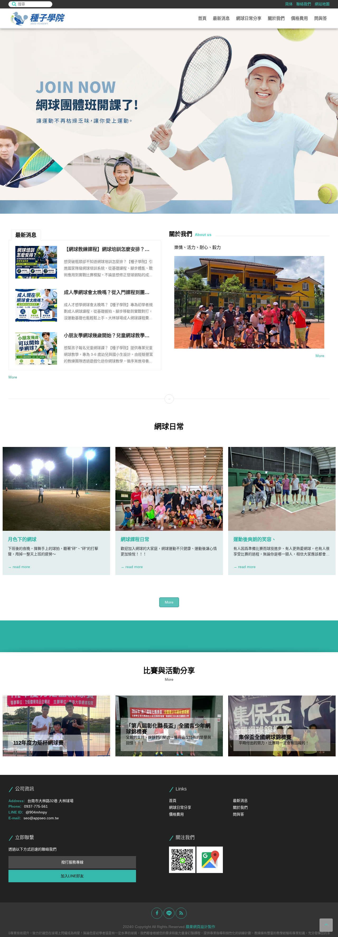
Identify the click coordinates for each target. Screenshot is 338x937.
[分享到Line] (169, 913)
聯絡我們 (303, 4)
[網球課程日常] (169, 489)
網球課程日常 (135, 539)
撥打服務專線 (72, 862)
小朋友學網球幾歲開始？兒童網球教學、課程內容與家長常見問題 (106, 293)
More (12, 377)
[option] (169, 121)
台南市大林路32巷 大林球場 (50, 801)
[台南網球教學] (37, 18)
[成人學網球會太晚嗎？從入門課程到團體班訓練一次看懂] (36, 262)
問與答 (320, 18)
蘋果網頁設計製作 (200, 927)
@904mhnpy (36, 812)
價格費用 (299, 18)
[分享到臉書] (156, 913)
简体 (289, 4)
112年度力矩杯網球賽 (38, 743)
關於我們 (276, 18)
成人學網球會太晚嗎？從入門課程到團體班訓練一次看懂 (106, 250)
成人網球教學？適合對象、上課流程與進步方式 (106, 336)
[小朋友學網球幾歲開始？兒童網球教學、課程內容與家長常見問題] (36, 305)
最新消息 (221, 18)
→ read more (19, 567)
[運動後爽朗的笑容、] (282, 489)
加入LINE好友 (72, 876)
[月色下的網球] (56, 489)
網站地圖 (322, 4)
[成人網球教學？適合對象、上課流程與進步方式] (36, 348)
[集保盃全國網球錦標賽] (282, 726)
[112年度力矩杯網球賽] (56, 726)
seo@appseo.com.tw (41, 818)
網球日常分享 (248, 18)
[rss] (181, 913)
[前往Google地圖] (209, 859)
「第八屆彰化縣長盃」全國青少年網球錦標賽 (168, 729)
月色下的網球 (22, 539)
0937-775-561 (36, 806)
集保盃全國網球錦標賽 (265, 737)
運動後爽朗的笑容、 (254, 539)
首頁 (202, 18)
